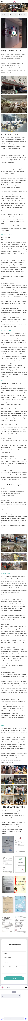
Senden (14, 978)
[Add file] (2, 1018)
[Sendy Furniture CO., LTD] (14, 2)
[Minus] (26, 987)
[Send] (26, 1018)
